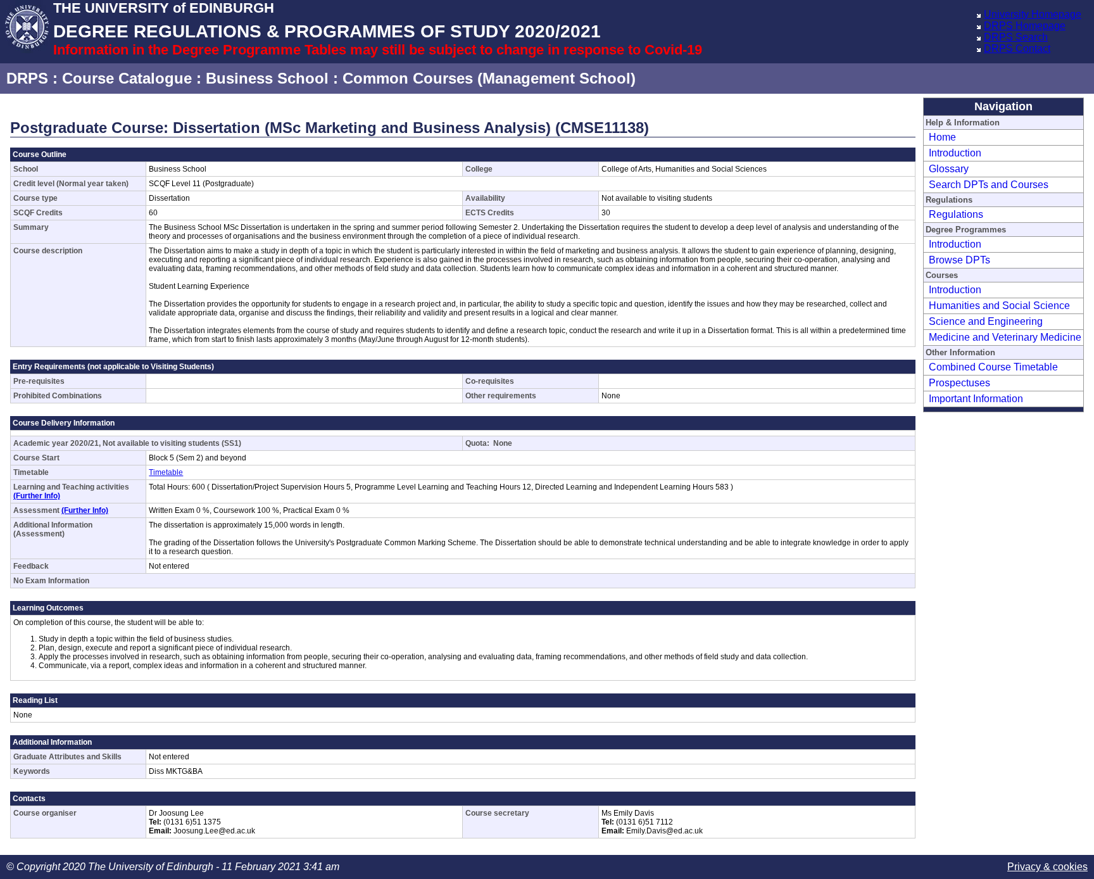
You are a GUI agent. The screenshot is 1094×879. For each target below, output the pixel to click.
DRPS (27, 78)
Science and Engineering (986, 321)
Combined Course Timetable (993, 367)
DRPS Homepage (1025, 25)
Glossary (949, 168)
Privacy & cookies (1047, 866)
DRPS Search (1016, 37)
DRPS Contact (1017, 48)
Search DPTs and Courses (988, 184)
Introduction (955, 153)
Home (942, 137)
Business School (267, 78)
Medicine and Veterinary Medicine (1005, 337)
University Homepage (1032, 14)
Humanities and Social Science (999, 305)
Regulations (956, 214)
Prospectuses (959, 382)
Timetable (166, 472)
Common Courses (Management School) (489, 78)
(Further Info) (36, 495)
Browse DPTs (959, 260)
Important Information (976, 398)
